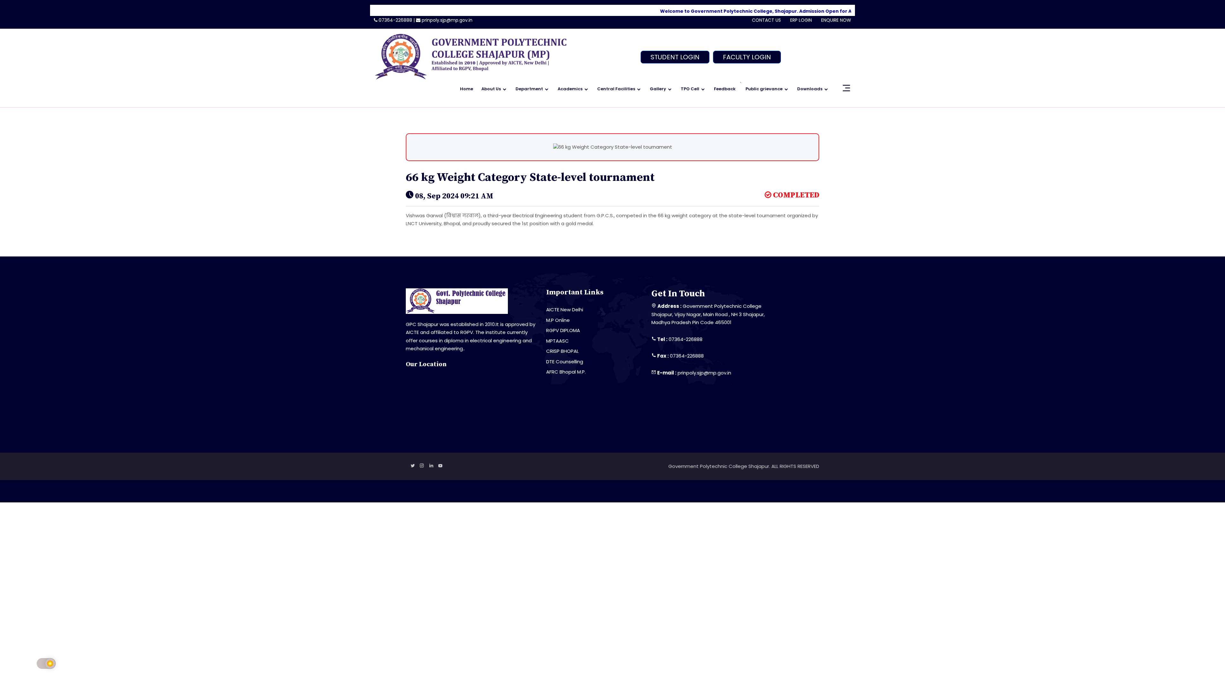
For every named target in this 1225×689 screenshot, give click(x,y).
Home (466, 89)
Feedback (725, 89)
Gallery (658, 89)
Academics (570, 89)
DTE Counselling (564, 361)
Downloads (809, 89)
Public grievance (764, 89)
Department (529, 89)
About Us (491, 89)
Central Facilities (616, 89)
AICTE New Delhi (564, 309)
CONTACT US (766, 20)
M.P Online (558, 320)
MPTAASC (557, 340)
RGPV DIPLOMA (563, 330)
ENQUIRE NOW (836, 20)
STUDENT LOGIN (675, 57)
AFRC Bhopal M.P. (566, 371)
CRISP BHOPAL (562, 351)
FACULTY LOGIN (747, 57)
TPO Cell (690, 89)
